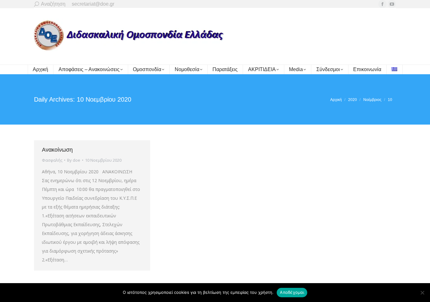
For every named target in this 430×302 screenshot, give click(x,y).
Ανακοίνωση (57, 150)
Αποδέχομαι (292, 292)
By (73, 160)
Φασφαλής (52, 160)
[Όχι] (422, 292)
